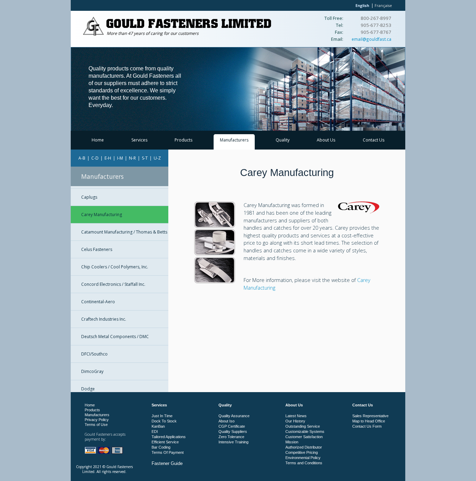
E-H (108, 158)
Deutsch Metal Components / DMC (115, 336)
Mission (291, 442)
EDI (155, 431)
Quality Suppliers (232, 431)
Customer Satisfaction (304, 437)
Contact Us (373, 140)
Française (383, 5)
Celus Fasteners (96, 249)
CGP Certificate (231, 426)
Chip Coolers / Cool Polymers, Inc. (114, 267)
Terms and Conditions (303, 463)
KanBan (158, 426)
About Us (326, 140)
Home (98, 140)
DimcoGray (92, 371)
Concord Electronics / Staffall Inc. (113, 284)
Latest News (296, 416)
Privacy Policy (97, 420)
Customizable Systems (304, 431)
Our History (295, 421)
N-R (132, 158)
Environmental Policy (303, 458)
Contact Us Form (367, 426)
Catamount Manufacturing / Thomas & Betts (124, 232)
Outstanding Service (302, 426)
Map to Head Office (368, 421)
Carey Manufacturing (101, 214)
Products (183, 140)
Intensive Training (233, 442)
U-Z (157, 158)
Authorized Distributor (303, 447)
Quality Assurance (233, 416)
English (362, 5)
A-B (81, 158)
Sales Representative (370, 416)
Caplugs (89, 197)
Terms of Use (96, 424)
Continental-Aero (98, 302)
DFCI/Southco (94, 354)
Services (139, 140)
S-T (145, 158)
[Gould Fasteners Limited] (93, 34)
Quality (283, 140)
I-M (120, 158)
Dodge (88, 389)
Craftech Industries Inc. (103, 319)
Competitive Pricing (301, 452)
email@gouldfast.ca (371, 39)
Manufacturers (234, 140)
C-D (95, 158)
